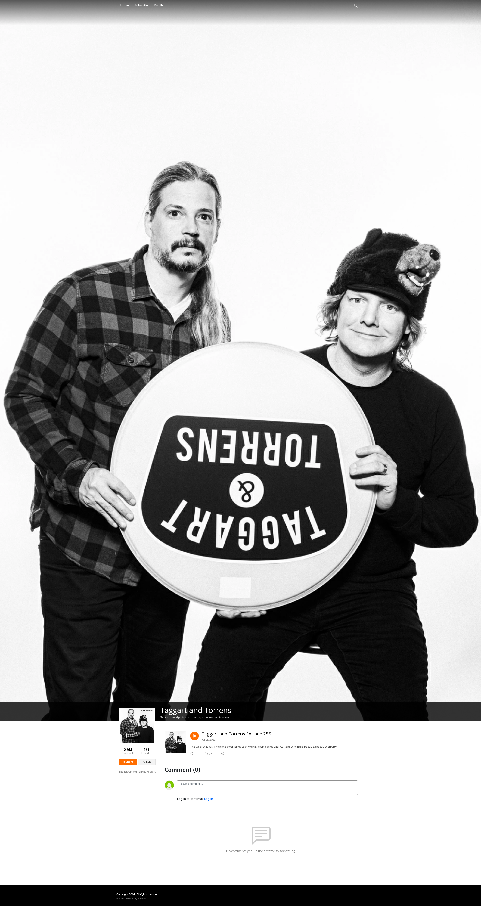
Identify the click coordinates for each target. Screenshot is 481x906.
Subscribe (141, 5)
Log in (208, 799)
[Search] (356, 5)
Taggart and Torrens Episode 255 (236, 734)
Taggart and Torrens (195, 710)
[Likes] (192, 754)
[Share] (223, 754)
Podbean (142, 898)
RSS (148, 762)
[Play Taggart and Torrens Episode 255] (194, 736)
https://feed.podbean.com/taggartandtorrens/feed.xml (196, 717)
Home (124, 5)
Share (129, 762)
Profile (158, 5)
